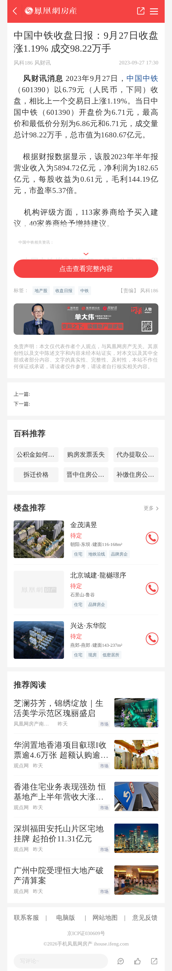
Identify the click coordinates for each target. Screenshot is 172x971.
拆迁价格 (36, 474)
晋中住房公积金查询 (87, 474)
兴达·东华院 (88, 625)
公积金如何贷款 (38, 454)
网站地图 (105, 917)
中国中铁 (142, 78)
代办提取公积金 (137, 454)
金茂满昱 (83, 525)
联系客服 (26, 917)
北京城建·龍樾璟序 (98, 575)
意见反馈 (145, 917)
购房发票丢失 (86, 454)
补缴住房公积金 (137, 474)
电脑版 (65, 917)
